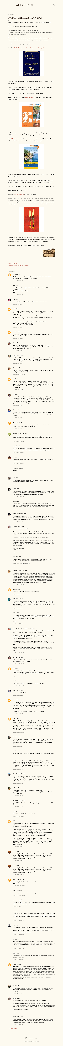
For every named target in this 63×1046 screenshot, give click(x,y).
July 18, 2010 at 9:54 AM (18, 695)
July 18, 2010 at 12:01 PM (18, 769)
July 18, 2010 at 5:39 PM (18, 816)
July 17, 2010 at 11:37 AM (18, 417)
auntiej (15, 274)
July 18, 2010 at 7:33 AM (18, 663)
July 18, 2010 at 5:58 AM (18, 608)
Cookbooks (14, 265)
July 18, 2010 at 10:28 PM (19, 885)
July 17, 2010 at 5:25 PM (18, 496)
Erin (14, 668)
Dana (14, 501)
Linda (14, 394)
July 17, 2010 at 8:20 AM (18, 327)
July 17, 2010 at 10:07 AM (19, 374)
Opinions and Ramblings (23, 265)
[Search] (54, 4)
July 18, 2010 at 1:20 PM (18, 783)
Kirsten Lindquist (17, 368)
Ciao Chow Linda (17, 774)
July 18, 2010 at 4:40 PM (18, 806)
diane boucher (17, 355)
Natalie (15, 985)
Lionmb (15, 332)
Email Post (14, 263)
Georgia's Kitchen (19, 194)
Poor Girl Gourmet (30, 97)
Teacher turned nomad (19, 570)
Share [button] (9, 263)
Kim (14, 343)
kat (14, 925)
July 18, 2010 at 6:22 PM (18, 846)
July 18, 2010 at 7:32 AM (18, 652)
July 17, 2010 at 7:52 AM (18, 280)
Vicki (14, 477)
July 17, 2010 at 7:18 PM (18, 509)
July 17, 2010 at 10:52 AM (18, 405)
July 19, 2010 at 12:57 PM (18, 948)
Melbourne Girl (17, 526)
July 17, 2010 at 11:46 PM (18, 584)
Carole (14, 998)
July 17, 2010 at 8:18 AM (18, 304)
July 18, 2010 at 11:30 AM (18, 746)
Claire (14, 911)
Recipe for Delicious (18, 433)
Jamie (14, 612)
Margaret (15, 964)
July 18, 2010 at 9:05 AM (18, 676)
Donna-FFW (16, 657)
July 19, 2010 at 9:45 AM (18, 934)
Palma (14, 718)
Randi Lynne (16, 690)
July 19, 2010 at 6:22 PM (18, 981)
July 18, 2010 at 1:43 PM (18, 795)
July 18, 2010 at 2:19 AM (18, 594)
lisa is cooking (17, 737)
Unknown (15, 821)
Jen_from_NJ (16, 422)
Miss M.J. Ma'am (17, 879)
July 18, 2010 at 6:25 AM (18, 623)
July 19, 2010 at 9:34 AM (18, 920)
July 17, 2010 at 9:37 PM (18, 521)
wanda (15, 589)
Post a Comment (12, 1028)
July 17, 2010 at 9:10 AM (18, 363)
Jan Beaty (15, 379)
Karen (14, 488)
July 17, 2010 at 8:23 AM (18, 338)
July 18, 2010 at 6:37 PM (18, 860)
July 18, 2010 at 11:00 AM (19, 732)
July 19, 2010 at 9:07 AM (18, 906)
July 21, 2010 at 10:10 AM (18, 1024)
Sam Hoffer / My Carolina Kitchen (22, 628)
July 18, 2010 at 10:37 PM (19, 895)
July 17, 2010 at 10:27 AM (18, 389)
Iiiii (13, 457)
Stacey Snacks (24, 5)
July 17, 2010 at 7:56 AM (18, 294)
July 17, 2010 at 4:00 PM (18, 473)
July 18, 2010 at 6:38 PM (18, 874)
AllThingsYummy (17, 788)
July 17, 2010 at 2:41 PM (18, 452)
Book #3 (10, 139)
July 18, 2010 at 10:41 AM (18, 713)
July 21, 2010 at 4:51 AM (18, 1012)
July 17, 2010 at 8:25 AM (18, 350)
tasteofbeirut (16, 1016)
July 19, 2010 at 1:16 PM (18, 959)
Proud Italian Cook (18, 513)
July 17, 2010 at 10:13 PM (18, 552)
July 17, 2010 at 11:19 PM (18, 566)
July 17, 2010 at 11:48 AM (18, 428)
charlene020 (16, 598)
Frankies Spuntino (48, 38)
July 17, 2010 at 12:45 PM (18, 441)
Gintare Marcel (35, 1041)
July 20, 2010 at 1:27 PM (18, 993)
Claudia (15, 410)
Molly (14, 700)
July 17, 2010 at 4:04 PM (18, 484)
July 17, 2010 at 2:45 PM (18, 463)
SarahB (15, 851)
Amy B (15, 309)
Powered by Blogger (33, 1038)
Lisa (14, 299)
